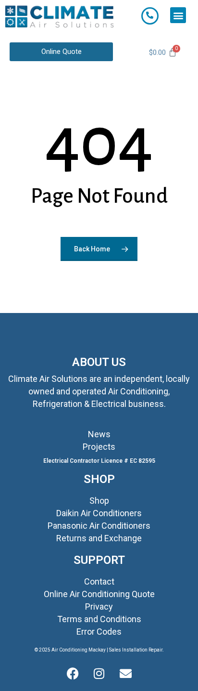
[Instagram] (99, 674)
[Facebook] (73, 674)
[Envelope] (125, 674)
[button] (178, 15)
